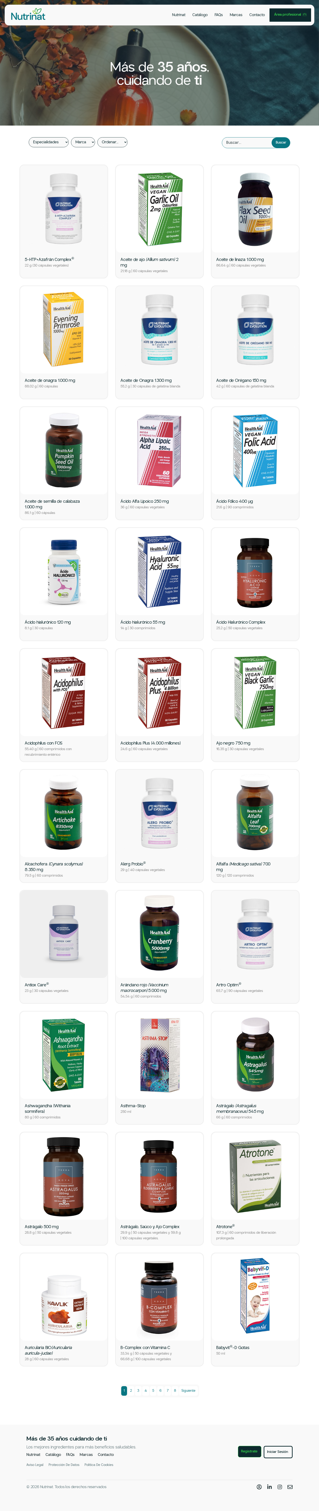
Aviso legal (34, 1465)
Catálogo (200, 15)
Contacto (257, 15)
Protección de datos (64, 1465)
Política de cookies (99, 1465)
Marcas (236, 15)
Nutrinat (178, 15)
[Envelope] (290, 1487)
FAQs (219, 15)
